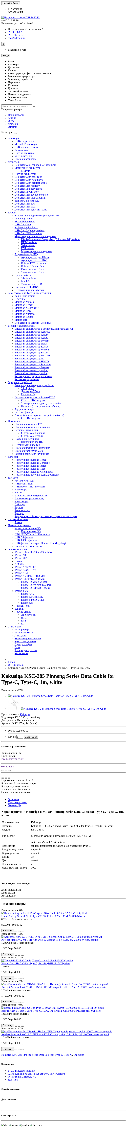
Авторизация (15, 11)
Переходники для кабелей (29, 290)
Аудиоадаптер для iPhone (35, 257)
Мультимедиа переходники (36, 251)
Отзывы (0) (14, 805)
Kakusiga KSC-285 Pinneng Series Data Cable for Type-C (32, 1054)
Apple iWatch (28, 614)
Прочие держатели (25, 173)
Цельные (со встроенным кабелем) (40, 406)
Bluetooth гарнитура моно (29, 450)
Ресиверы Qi (28, 394)
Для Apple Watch (30, 391)
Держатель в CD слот (27, 191)
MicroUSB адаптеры (26, 144)
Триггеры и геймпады (27, 200)
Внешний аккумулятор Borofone (33, 364)
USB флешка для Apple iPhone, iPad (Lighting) (40, 543)
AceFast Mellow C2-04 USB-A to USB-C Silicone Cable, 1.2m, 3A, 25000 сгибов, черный (50, 939)
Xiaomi (18, 561)
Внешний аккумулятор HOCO (32, 361)
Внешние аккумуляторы (21, 325)
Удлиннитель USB (31, 284)
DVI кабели (27, 248)
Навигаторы (21, 501)
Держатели (14, 162)
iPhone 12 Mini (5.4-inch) (34, 581)
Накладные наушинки (27, 438)
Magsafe (25, 170)
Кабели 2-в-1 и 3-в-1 (26, 227)
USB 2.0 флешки (24, 537)
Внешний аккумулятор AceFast (32, 331)
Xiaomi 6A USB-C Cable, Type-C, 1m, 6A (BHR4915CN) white (35, 963)
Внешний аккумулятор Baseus (31, 352)
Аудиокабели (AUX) (26, 254)
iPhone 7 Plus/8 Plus (25, 567)
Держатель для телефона (28, 176)
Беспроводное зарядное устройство (34, 385)
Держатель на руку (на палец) (31, 209)
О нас (11, 120)
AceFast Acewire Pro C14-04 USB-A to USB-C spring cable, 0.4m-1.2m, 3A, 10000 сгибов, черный (55, 1034)
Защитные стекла (17, 549)
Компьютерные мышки (28, 638)
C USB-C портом (31, 418)
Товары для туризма (26, 650)
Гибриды (20, 504)
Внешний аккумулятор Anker (31, 334)
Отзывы (12, 126)
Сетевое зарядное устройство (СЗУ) (35, 397)
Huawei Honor (22, 605)
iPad (23, 620)
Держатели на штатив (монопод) (33, 322)
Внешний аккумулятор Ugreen (32, 349)
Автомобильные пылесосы (30, 486)
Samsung (19, 608)
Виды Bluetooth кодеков (21, 1070)
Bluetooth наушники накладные (32, 447)
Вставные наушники (26, 430)
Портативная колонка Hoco (30, 468)
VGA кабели (28, 245)
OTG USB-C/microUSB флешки (32, 534)
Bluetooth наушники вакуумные (32, 427)
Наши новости (16, 115)
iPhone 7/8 (20, 555)
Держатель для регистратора (31, 182)
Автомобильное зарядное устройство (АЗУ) (39, 415)
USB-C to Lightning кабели (29, 230)
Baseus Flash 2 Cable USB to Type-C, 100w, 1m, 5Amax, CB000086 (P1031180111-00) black (51, 1010)
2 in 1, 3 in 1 (27, 388)
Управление (21, 653)
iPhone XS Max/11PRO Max (30, 576)
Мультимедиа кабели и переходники (35, 236)
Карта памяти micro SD (28, 528)
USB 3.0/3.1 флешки (26, 540)
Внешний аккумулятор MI (29, 358)
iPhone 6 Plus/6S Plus (32, 599)
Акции (12, 117)
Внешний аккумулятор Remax (31, 346)
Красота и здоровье (25, 641)
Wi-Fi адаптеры (23, 156)
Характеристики (17, 802)
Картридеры (21, 150)
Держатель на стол (25, 206)
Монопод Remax (24, 304)
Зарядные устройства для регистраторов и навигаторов (46, 516)
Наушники (14, 421)
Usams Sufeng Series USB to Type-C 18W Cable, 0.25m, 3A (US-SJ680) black (43, 916)
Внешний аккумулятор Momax (32, 340)
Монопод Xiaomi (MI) (27, 307)
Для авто (13, 477)
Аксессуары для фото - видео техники (29, 293)
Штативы (20, 299)
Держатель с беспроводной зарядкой (35, 164)
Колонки (13, 456)
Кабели (12, 212)
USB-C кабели (23, 224)
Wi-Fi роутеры (22, 629)
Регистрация (15, 8)
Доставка (13, 123)
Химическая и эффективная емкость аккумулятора (36, 1073)
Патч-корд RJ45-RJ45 (27, 287)
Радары (19, 507)
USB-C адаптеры (24, 141)
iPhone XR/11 (22, 573)
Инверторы (21, 489)
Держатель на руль (25, 203)
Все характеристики (12, 759)
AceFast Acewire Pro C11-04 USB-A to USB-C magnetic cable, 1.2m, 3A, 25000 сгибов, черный (53, 987)
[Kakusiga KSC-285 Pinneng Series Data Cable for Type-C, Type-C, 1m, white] (50, 695)
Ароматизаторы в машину (29, 498)
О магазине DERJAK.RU (22, 1076)
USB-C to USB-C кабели (28, 233)
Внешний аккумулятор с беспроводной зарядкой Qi (44, 328)
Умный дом (14, 626)
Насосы (19, 492)
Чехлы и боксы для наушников (32, 453)
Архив (18, 522)
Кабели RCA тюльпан (33, 263)
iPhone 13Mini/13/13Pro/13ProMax (33, 552)
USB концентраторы (26, 147)
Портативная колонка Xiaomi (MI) (34, 471)
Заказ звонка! (25, 29)
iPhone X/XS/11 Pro (25, 570)
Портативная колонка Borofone (32, 462)
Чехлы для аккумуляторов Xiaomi (33, 376)
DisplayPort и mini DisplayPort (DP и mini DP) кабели (50, 239)
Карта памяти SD (31, 531)
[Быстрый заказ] (16, 931)
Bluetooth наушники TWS (29, 424)
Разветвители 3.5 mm (33, 269)
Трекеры (19, 513)
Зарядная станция (24, 409)
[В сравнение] (9, 770)
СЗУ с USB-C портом (33, 400)
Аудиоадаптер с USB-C (34, 260)
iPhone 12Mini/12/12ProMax (30, 578)
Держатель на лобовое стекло (31, 194)
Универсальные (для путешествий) (41, 403)
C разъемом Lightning (33, 433)
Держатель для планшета (29, 179)
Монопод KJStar (24, 316)
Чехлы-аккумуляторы (27, 379)
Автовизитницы (24, 483)
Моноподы (21, 319)
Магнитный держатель (27, 167)
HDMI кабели (29, 242)
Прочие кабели (23, 275)
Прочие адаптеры (24, 153)
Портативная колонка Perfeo (30, 465)
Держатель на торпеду (27, 185)
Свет (17, 647)
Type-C (68, 1054)
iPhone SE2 (21, 558)
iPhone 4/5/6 (21, 590)
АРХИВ (19, 564)
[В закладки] (6, 770)
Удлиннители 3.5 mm (33, 272)
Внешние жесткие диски (28, 546)
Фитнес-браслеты (18, 519)
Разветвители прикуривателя (31, 495)
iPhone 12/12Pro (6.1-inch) (35, 587)
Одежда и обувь (23, 644)
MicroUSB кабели (25, 221)
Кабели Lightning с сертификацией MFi (37, 215)
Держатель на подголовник (30, 197)
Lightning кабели (24, 218)
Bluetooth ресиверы (25, 159)
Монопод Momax (24, 301)
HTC (24, 617)
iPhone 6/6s (27, 602)
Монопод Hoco (23, 310)
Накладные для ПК (32, 441)
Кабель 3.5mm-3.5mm (33, 266)
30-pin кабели (28, 278)
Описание (13, 799)
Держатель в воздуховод (28, 188)
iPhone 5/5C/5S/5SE (32, 596)
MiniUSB (26, 281)
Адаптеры (13, 138)
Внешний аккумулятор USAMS (32, 355)
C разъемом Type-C (32, 436)
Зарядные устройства (20, 382)
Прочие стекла (23, 611)
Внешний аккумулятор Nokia (31, 343)
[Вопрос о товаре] (2, 770)
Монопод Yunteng (25, 313)
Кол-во (12, 736)
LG (23, 623)
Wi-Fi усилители (24, 632)
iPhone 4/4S (27, 593)
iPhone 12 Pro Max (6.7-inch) (36, 584)
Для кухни (20, 635)
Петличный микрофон (27, 444)
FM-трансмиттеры (25, 480)
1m (75, 1054)
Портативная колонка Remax (31, 459)
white (81, 1054)
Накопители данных (19, 525)
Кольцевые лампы (25, 296)
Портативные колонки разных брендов (37, 474)
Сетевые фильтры (25, 412)
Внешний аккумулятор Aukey (31, 337)
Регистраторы (22, 510)
